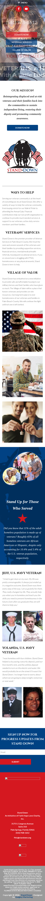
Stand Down (26, 895)
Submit (15, 762)
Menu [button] (24, 2)
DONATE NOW (22, 128)
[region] (22, 40)
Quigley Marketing (24, 897)
